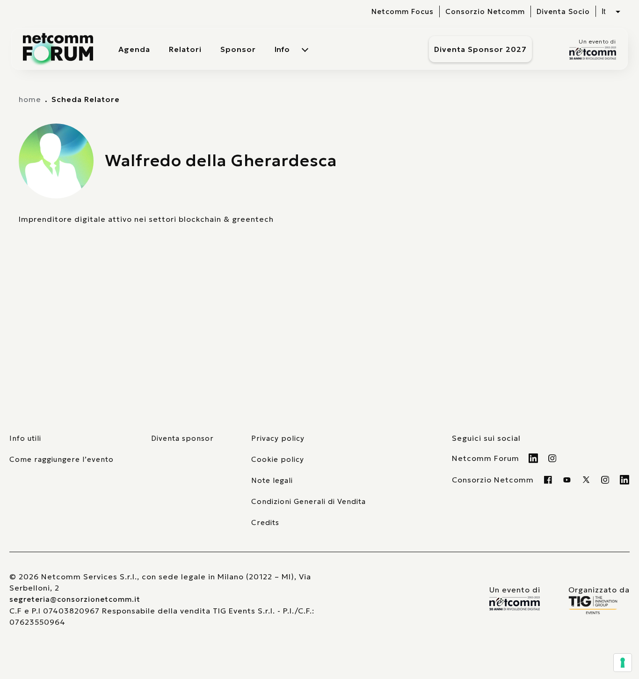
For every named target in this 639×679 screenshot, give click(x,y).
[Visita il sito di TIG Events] (599, 605)
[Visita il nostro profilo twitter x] (586, 480)
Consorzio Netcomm (485, 11)
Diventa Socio (563, 11)
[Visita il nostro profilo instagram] (605, 480)
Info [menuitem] (282, 49)
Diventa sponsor (182, 438)
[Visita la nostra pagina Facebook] (548, 480)
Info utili (25, 438)
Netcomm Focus (402, 11)
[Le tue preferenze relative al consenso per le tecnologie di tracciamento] (623, 663)
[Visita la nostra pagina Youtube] (567, 480)
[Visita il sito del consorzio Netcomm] (514, 603)
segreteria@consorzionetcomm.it (74, 599)
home (30, 99)
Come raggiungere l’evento (61, 459)
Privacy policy (278, 438)
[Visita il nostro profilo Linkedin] (533, 458)
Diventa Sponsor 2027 (480, 49)
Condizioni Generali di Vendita (308, 501)
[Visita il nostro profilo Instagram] (553, 458)
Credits (265, 522)
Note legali (272, 480)
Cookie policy (277, 459)
